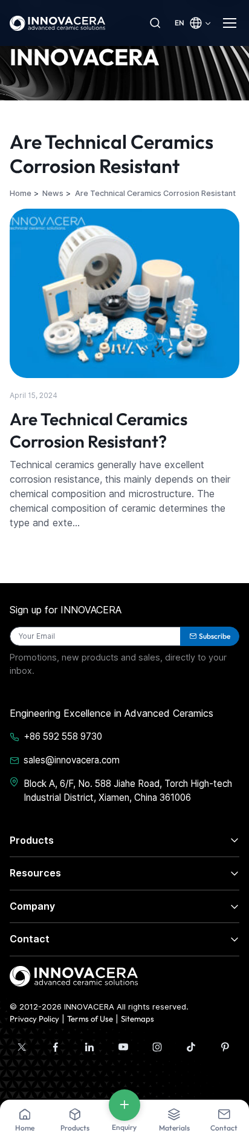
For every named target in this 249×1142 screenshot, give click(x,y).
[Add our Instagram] (157, 1047)
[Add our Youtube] (123, 1047)
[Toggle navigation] (231, 23)
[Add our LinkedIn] (89, 1047)
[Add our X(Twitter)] (22, 1047)
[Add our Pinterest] (225, 1047)
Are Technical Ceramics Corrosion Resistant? (98, 429)
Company (32, 906)
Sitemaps (137, 1018)
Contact (30, 939)
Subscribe (214, 636)
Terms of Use (90, 1018)
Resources (35, 873)
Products (32, 840)
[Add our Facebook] (56, 1047)
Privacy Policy (34, 1018)
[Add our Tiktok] (191, 1047)
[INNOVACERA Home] (74, 975)
